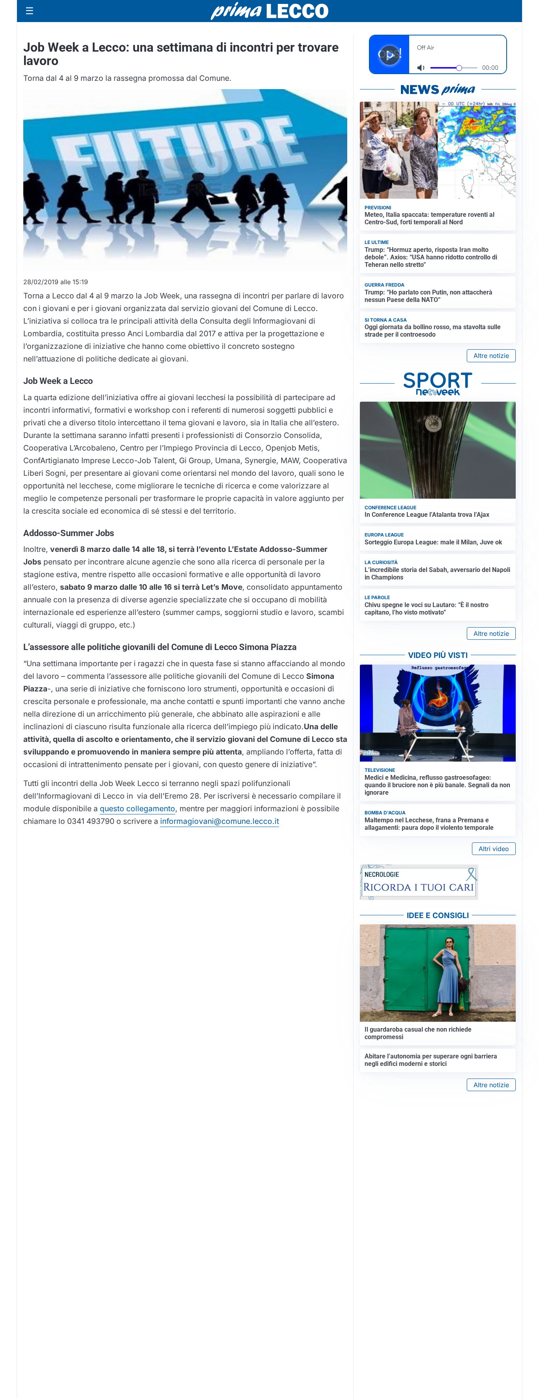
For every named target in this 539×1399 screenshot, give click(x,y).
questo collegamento (137, 808)
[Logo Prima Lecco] (269, 11)
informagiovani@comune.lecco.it (219, 821)
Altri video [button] (494, 849)
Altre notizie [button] (491, 356)
